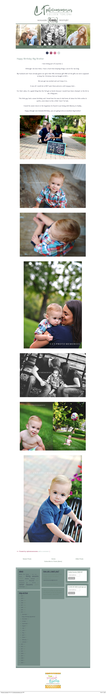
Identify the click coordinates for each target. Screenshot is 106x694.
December (24, 614)
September (25, 623)
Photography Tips (23, 582)
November (24, 619)
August (24, 626)
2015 (22, 610)
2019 (22, 601)
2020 (22, 598)
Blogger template (4, 692)
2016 (22, 607)
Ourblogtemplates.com (17, 692)
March (24, 637)
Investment (60, 47)
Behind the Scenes (24, 574)
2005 (22, 660)
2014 (22, 612)
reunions (34, 582)
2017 (22, 605)
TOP (105, 692)
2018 (22, 603)
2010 (22, 651)
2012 (22, 646)
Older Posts (79, 559)
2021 (22, 596)
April (23, 635)
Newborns (21, 581)
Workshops (22, 587)
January (24, 642)
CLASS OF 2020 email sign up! (77, 587)
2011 (22, 649)
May (23, 633)
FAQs (68, 47)
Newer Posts (27, 559)
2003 (22, 663)
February (24, 640)
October (24, 621)
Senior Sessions (26, 584)
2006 (22, 658)
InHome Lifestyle (30, 579)
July (23, 628)
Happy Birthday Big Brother (30, 58)
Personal (31, 581)
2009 (22, 653)
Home (53, 559)
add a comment (43, 551)
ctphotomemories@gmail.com (50, 580)
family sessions (32, 576)
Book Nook (34, 574)
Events (20, 576)
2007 (22, 656)
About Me (40, 47)
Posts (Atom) (57, 561)
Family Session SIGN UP (75, 572)
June (23, 630)
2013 (22, 644)
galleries (49, 47)
